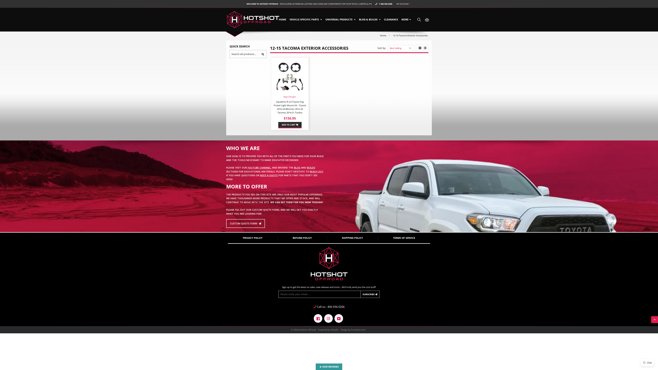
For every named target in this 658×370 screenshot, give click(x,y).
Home (282, 19)
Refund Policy (302, 237)
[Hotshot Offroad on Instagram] (328, 318)
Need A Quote (269, 175)
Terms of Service (404, 237)
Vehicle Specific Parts (305, 19)
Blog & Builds (368, 19)
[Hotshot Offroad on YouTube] (338, 318)
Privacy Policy (253, 237)
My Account (403, 4)
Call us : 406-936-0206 (330, 307)
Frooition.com (358, 329)
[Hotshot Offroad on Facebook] (318, 318)
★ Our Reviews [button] (329, 366)
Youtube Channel (259, 167)
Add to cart (289, 124)
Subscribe (369, 294)
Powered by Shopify (328, 329)
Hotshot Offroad (307, 329)
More (405, 19)
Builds (311, 167)
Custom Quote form (244, 223)
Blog (297, 167)
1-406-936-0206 (385, 4)
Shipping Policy (352, 237)
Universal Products (339, 19)
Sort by (381, 48)
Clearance (391, 19)
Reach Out (317, 171)
